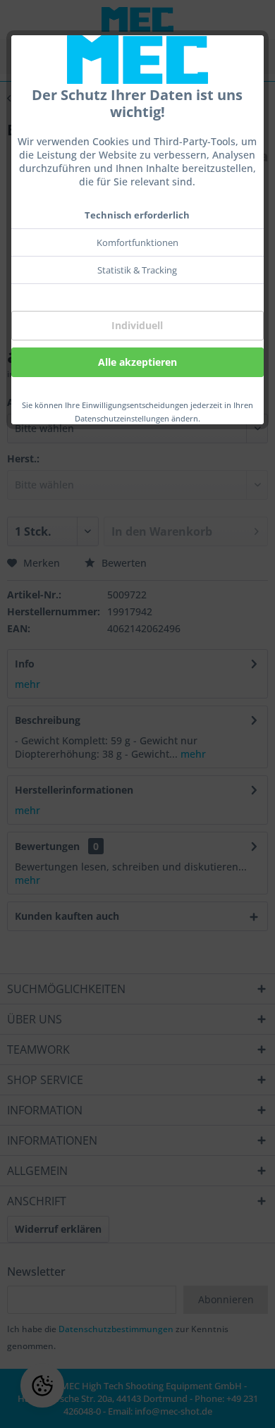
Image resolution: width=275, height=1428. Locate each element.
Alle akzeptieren (137, 362)
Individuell (137, 325)
